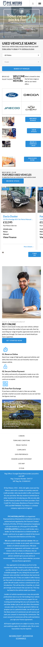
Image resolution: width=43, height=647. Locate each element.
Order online (6, 49)
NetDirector (14, 636)
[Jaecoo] (12, 108)
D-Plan (21, 468)
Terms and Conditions (21, 440)
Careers (22, 436)
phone (15, 49)
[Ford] (12, 95)
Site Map (21, 463)
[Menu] (39, 3)
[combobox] (21, 55)
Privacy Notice (21, 445)
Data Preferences (21, 454)
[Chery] (31, 108)
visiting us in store (28, 49)
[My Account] (33, 3)
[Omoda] (31, 95)
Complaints (21, 450)
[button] (18, 237)
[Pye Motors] (12, 3)
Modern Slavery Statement (21, 459)
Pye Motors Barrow (10, 225)
